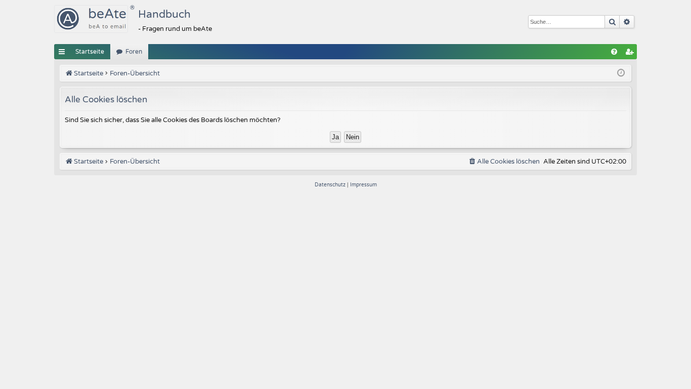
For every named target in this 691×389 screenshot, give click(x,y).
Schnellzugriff (63, 53)
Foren (133, 51)
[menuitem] (614, 51)
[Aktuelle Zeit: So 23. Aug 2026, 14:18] (621, 73)
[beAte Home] (91, 19)
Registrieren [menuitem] (631, 53)
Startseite (89, 51)
